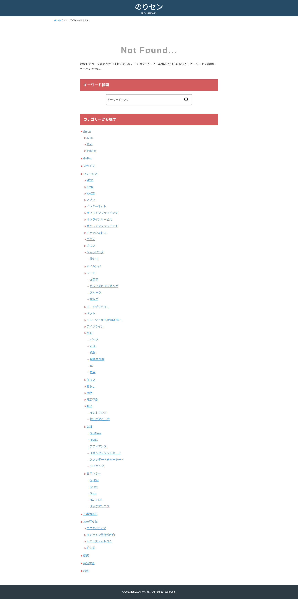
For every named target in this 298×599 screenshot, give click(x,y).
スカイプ (89, 166)
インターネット (96, 206)
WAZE (91, 193)
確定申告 (92, 399)
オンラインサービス (99, 219)
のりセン (149, 7)
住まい (91, 379)
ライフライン (95, 326)
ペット (91, 313)
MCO (90, 180)
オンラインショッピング (102, 226)
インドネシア (98, 412)
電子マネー (94, 473)
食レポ (94, 299)
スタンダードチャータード (107, 459)
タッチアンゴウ (100, 506)
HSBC (94, 439)
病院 (89, 393)
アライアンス (98, 446)
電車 (93, 372)
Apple (87, 131)
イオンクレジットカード (105, 453)
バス (93, 346)
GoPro (87, 158)
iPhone (91, 150)
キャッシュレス (96, 232)
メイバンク (97, 465)
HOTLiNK (96, 499)
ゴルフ (91, 245)
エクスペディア (96, 528)
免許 (93, 352)
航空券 (91, 547)
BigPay (94, 480)
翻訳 (86, 555)
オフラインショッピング (102, 213)
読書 (86, 570)
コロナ (91, 239)
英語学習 (89, 563)
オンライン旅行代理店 (101, 534)
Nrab (90, 186)
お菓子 (94, 279)
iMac (90, 137)
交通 (89, 332)
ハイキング (94, 266)
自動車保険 (97, 359)
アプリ (91, 199)
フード (91, 273)
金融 (89, 426)
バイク (94, 339)
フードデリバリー (98, 306)
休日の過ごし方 (100, 419)
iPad (90, 144)
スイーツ (95, 292)
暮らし (91, 386)
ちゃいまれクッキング (104, 286)
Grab (93, 493)
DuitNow (95, 433)
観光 (89, 406)
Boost (93, 486)
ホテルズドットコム (99, 541)
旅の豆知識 (90, 521)
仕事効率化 (90, 514)
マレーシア (90, 173)
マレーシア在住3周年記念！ (104, 320)
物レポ (94, 258)
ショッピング (95, 252)
